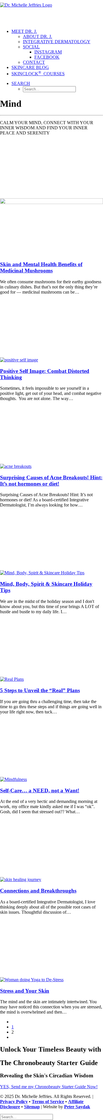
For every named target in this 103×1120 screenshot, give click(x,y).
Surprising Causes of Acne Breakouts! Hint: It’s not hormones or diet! (51, 480)
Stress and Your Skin (24, 991)
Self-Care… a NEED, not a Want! (39, 790)
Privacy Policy (14, 1101)
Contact (34, 62)
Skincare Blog (30, 67)
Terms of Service (48, 1101)
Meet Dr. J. (24, 31)
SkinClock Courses (38, 73)
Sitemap (32, 1106)
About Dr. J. (37, 36)
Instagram (48, 52)
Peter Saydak (77, 1106)
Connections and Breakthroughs (38, 891)
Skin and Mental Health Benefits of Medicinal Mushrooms (41, 267)
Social (31, 46)
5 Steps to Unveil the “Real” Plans (40, 690)
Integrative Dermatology (56, 41)
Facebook (47, 57)
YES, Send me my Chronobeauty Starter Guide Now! (49, 1086)
